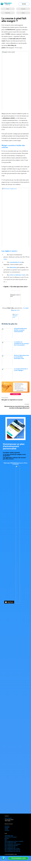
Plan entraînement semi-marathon (12, 844)
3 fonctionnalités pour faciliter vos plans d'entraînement (20, 330)
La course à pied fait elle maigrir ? (14, 19)
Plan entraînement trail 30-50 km (12, 849)
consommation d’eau (15, 262)
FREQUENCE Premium (11, 837)
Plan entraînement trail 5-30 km (12, 848)
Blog (6, 839)
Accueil (24, 3)
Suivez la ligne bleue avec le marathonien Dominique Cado (21, 357)
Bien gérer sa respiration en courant (12, 399)
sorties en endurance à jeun (17, 275)
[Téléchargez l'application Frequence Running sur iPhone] (8, 603)
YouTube (7, 830)
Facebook (7, 826)
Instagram (7, 827)
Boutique (7, 838)
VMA (5, 259)
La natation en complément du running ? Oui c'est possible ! (21, 343)
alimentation (13, 267)
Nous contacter (8, 818)
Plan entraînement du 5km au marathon (14, 841)
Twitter (6, 829)
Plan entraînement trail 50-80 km (12, 851)
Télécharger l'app (18, 858)
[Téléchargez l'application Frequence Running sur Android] (20, 603)
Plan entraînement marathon (11, 845)
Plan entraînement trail (10, 847)
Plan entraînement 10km (10, 842)
